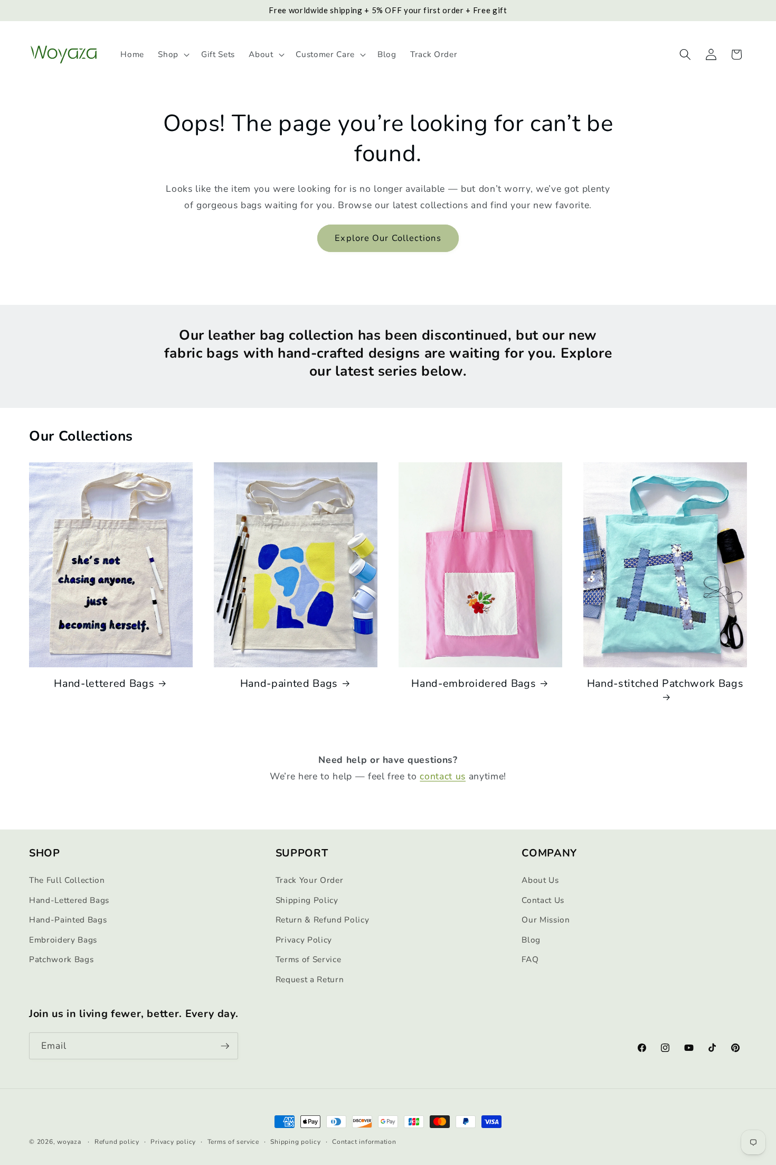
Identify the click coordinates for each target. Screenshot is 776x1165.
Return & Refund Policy (323, 919)
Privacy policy (173, 1142)
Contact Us (543, 900)
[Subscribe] (225, 1046)
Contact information (364, 1142)
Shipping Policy (307, 900)
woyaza (69, 1142)
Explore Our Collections (388, 238)
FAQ (530, 959)
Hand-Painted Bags (68, 919)
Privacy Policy (304, 939)
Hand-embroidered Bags (473, 684)
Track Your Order (310, 880)
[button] (172, 54)
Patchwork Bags (61, 959)
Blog (531, 939)
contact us (443, 776)
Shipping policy (295, 1142)
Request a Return (310, 979)
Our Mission (546, 919)
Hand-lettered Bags (104, 684)
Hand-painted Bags (289, 684)
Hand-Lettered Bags (69, 900)
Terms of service (233, 1142)
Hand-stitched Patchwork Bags (665, 684)
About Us (540, 880)
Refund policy (116, 1142)
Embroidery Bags (63, 939)
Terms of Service (309, 959)
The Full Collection (67, 880)
